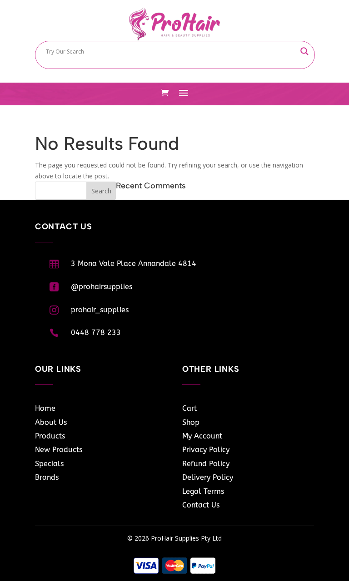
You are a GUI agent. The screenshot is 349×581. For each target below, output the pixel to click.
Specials (49, 463)
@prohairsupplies (101, 286)
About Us (51, 422)
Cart (189, 408)
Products (50, 436)
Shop (190, 422)
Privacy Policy (205, 449)
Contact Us (200, 505)
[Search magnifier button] (304, 51)
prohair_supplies (100, 309)
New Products (58, 449)
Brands (47, 477)
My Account (202, 436)
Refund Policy (205, 463)
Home (45, 408)
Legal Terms (203, 491)
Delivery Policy (207, 477)
